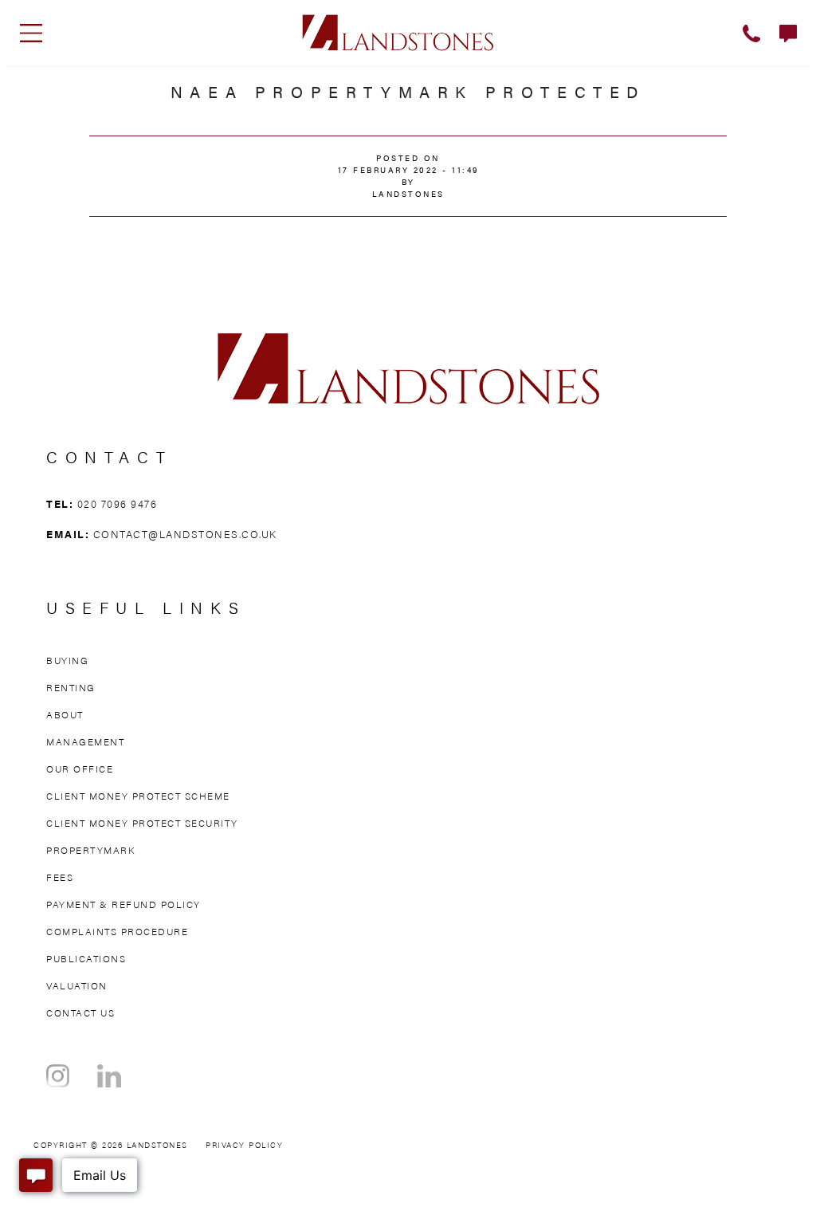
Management (85, 741)
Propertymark (90, 850)
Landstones (408, 193)
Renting (71, 687)
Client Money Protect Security (142, 823)
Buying (67, 660)
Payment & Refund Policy (123, 904)
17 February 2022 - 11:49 (408, 169)
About (65, 714)
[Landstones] (397, 29)
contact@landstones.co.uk (185, 533)
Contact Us (80, 1012)
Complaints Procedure (117, 931)
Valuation (77, 985)
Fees (59, 877)
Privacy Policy (244, 1144)
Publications (86, 958)
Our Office (79, 768)
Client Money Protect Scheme (138, 795)
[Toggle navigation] (31, 32)
